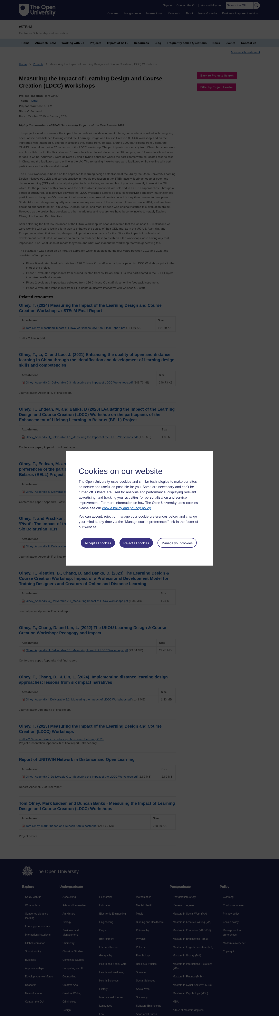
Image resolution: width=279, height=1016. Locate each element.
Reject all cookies (136, 543)
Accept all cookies (98, 543)
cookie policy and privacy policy (126, 508)
